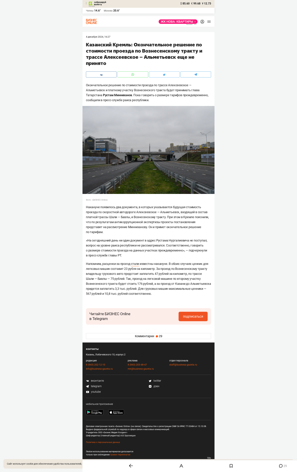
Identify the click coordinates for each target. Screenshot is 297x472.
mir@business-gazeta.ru (141, 368)
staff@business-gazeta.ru (183, 364)
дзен (156, 386)
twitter (157, 380)
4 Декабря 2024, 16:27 (98, 36)
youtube (95, 391)
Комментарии (148, 336)
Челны (90, 10)
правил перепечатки (120, 454)
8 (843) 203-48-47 (137, 364)
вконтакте (97, 380)
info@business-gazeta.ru (99, 368)
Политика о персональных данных (103, 442)
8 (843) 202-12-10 (95, 364)
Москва (108, 10)
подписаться (193, 316)
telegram (96, 386)
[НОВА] (177, 21)
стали (135, 264)
